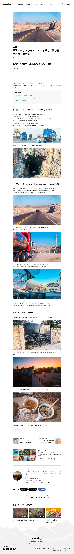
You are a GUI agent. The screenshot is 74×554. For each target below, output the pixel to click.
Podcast (27, 482)
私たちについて (52, 4)
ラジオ (36, 4)
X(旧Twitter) (43, 482)
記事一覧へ (50, 458)
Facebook (43, 489)
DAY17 (36, 317)
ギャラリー (43, 4)
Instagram (35, 482)
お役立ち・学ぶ (29, 4)
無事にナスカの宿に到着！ (21, 100)
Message (51, 482)
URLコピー (24, 489)
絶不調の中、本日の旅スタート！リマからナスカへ (26, 95)
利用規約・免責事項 (56, 550)
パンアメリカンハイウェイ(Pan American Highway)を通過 (28, 98)
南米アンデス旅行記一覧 (38, 497)
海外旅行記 (37, 548)
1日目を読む (42, 458)
